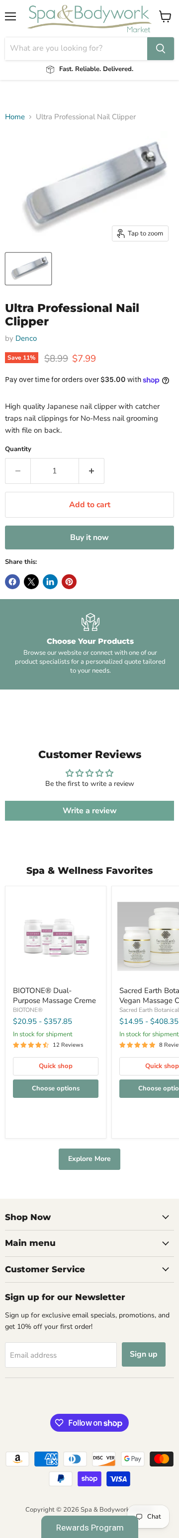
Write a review (90, 810)
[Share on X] (31, 581)
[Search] (160, 48)
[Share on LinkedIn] (50, 581)
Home (15, 117)
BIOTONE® (28, 1010)
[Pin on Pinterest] (69, 581)
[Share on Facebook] (12, 581)
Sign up (144, 1354)
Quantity (18, 449)
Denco (26, 338)
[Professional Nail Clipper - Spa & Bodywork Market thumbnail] (28, 269)
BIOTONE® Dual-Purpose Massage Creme (54, 995)
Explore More (89, 1158)
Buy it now (89, 537)
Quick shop (56, 1066)
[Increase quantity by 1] (91, 471)
